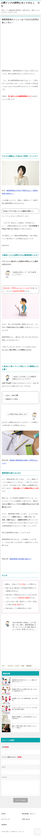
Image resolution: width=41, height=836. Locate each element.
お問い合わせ (26, 819)
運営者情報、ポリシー (28, 813)
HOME (3, 813)
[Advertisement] (20, 46)
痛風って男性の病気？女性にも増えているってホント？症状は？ (24, 726)
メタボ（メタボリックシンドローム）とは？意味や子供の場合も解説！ (24, 708)
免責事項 (4, 824)
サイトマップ (5, 819)
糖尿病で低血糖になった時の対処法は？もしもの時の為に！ (24, 717)
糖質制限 (29, 665)
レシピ (17, 665)
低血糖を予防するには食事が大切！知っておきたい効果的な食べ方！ (24, 690)
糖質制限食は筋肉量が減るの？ (21, 559)
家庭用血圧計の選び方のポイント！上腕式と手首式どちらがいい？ (24, 680)
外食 (23, 665)
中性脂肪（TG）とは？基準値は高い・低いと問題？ (24, 699)
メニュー (10, 665)
